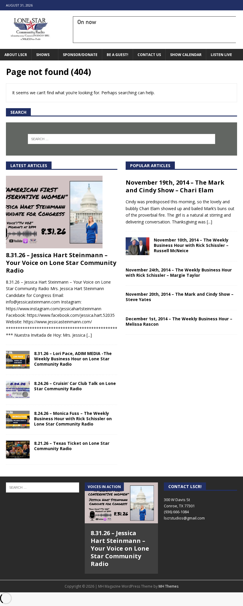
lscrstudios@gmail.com (184, 518)
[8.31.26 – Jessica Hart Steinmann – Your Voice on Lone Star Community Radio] (61, 212)
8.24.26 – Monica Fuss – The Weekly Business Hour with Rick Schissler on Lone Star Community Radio (73, 418)
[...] (89, 335)
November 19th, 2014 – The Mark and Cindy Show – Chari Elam (175, 186)
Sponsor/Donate (80, 54)
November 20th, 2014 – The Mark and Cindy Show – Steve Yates (180, 296)
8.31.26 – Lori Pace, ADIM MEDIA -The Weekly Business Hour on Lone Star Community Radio (73, 359)
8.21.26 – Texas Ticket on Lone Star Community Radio (71, 445)
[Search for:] (121, 139)
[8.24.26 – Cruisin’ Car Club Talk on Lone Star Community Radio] (18, 390)
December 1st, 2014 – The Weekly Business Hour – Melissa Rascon (179, 321)
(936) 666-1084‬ (176, 511)
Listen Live (221, 54)
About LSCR (15, 54)
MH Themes (168, 586)
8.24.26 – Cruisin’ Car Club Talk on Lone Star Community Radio (75, 385)
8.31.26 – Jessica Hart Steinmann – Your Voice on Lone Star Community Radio (61, 262)
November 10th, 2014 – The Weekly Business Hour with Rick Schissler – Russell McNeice (191, 245)
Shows (42, 54)
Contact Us (149, 54)
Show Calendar (186, 54)
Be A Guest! (117, 54)
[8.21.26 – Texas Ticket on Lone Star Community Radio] (18, 449)
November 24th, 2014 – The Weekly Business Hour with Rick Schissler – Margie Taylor (179, 272)
